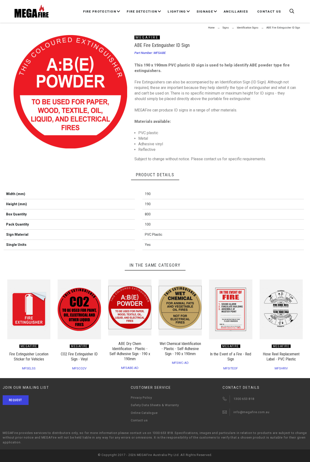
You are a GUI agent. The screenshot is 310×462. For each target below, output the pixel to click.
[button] (49, 284)
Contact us (139, 420)
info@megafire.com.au (251, 412)
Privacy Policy (141, 397)
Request (15, 400)
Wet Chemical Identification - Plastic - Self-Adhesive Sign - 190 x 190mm (180, 348)
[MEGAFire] (32, 11)
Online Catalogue (144, 413)
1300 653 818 (243, 399)
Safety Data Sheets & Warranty (155, 405)
